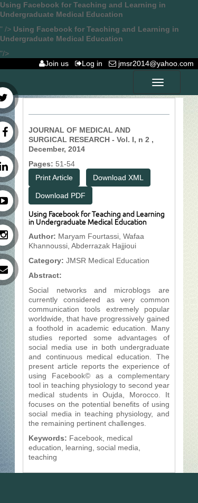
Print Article (54, 177)
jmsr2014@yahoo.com (157, 63)
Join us (59, 63)
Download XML (118, 177)
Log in (94, 63)
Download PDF (60, 195)
